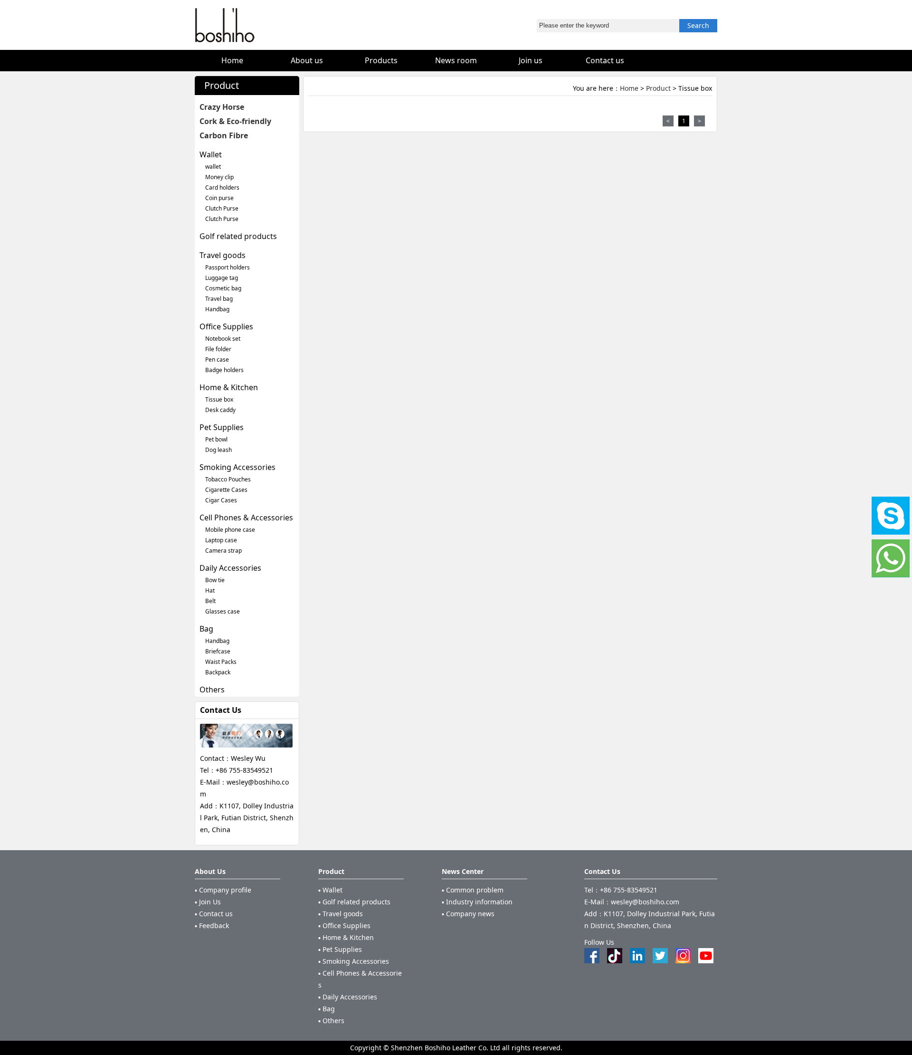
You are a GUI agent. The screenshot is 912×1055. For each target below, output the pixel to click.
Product (658, 88)
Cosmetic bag (223, 288)
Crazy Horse (222, 107)
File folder (218, 349)
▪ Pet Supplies (340, 949)
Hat (210, 590)
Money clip (219, 177)
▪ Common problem (473, 889)
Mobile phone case (230, 530)
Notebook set (222, 339)
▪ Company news (468, 913)
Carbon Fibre (224, 135)
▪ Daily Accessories (347, 996)
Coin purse (219, 198)
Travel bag (219, 299)
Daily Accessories (230, 568)
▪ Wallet (330, 889)
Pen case (217, 359)
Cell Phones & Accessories (246, 517)
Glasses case (222, 611)
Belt (210, 601)
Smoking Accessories (238, 467)
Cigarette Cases (226, 490)
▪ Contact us (214, 913)
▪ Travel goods (340, 913)
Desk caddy (220, 410)
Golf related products (238, 236)
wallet (213, 167)
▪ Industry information (477, 901)
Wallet (211, 154)
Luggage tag (221, 278)
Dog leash (218, 450)
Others (212, 689)
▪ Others (331, 1020)
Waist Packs (221, 662)
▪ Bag (326, 1008)
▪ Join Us (208, 901)
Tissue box (219, 399)
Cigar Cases (221, 500)
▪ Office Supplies (344, 925)
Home (629, 88)
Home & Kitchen (229, 387)
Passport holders (227, 267)
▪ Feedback (212, 925)
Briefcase (217, 651)
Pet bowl (216, 439)
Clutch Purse (221, 208)
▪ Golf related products (354, 901)
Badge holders (224, 370)
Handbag (217, 309)
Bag (206, 628)
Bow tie (215, 580)
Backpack (217, 672)
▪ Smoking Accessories (353, 961)
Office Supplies (226, 326)
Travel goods (223, 255)
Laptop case (221, 540)
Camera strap (223, 551)
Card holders (222, 187)
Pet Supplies (222, 427)
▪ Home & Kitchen (346, 937)
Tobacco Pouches (228, 479)
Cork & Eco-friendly (235, 121)
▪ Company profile (223, 889)
